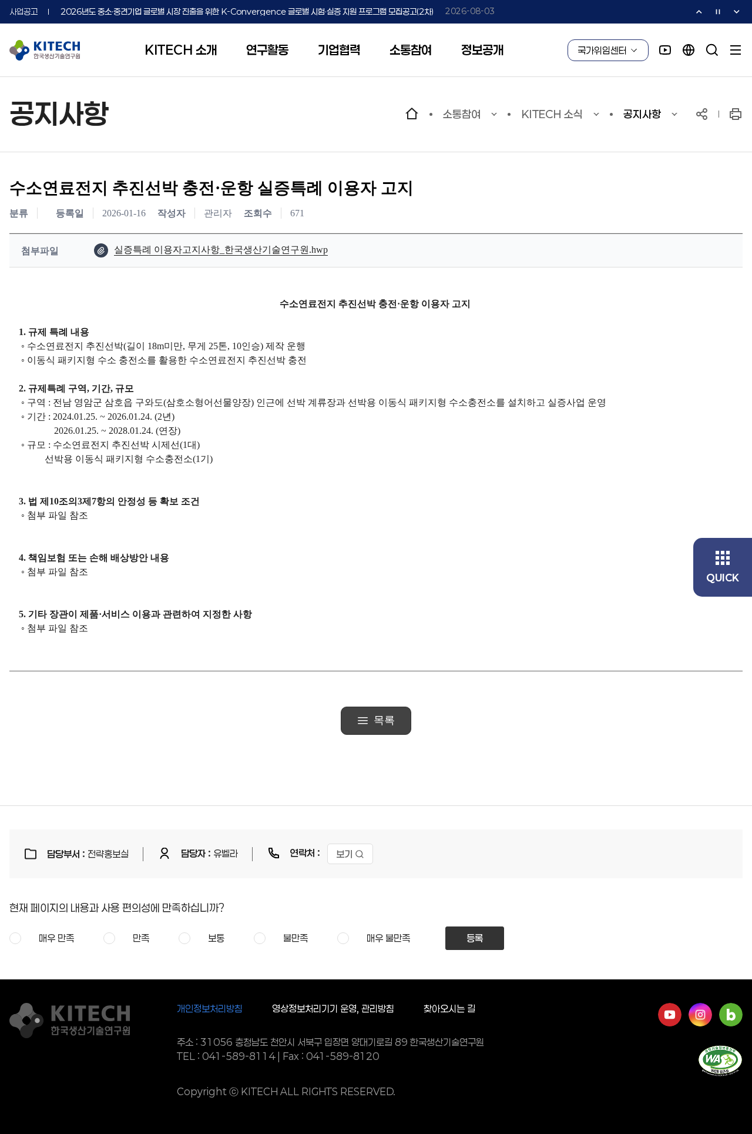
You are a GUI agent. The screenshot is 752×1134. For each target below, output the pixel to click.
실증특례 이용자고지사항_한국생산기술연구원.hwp (221, 250)
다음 (737, 12)
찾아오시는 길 (449, 1008)
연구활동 (267, 49)
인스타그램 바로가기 (700, 1014)
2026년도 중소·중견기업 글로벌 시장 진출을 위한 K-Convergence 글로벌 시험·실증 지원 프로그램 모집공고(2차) (247, 11)
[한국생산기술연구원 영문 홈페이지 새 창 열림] (689, 50)
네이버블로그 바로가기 (731, 1014)
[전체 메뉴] (735, 50)
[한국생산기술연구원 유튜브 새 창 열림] (665, 50)
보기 (344, 853)
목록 (384, 720)
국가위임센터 (602, 50)
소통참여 (411, 49)
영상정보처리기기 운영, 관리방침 (333, 1008)
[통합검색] (712, 50)
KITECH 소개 (181, 49)
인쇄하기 (735, 114)
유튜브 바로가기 (670, 1014)
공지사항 (642, 114)
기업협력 (339, 49)
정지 (718, 12)
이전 (699, 12)
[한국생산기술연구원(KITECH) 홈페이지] (44, 50)
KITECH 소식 (552, 114)
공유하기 (702, 114)
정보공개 (482, 49)
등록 (474, 938)
